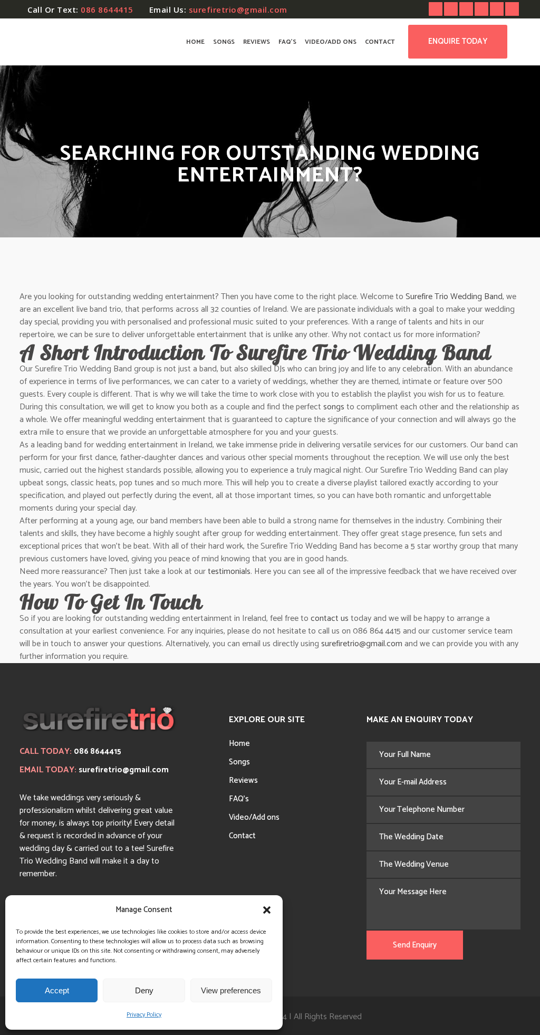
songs (333, 407)
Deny (144, 990)
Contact (242, 835)
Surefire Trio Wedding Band (454, 297)
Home (239, 743)
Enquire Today (457, 41)
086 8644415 (107, 9)
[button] (267, 910)
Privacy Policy (144, 1015)
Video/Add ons (254, 817)
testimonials (229, 571)
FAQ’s (239, 799)
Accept (57, 990)
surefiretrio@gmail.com (238, 9)
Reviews (243, 780)
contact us (330, 618)
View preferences (231, 990)
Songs (239, 762)
